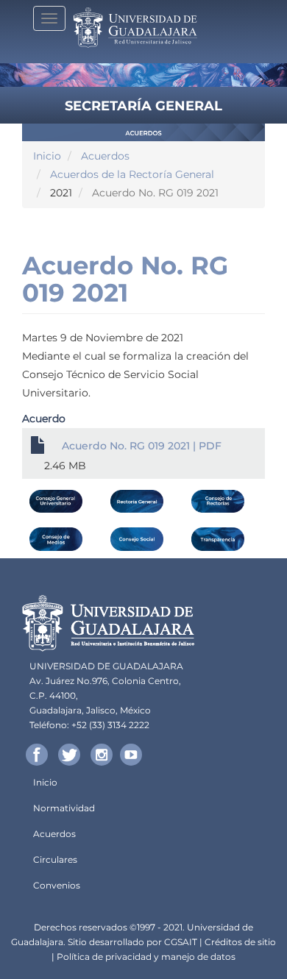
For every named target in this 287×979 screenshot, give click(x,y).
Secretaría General (143, 106)
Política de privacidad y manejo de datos (146, 956)
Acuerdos (105, 156)
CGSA (176, 941)
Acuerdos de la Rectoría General (132, 174)
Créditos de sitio (240, 941)
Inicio (47, 156)
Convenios (56, 885)
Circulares (55, 859)
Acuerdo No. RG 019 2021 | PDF (142, 445)
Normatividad (64, 808)
